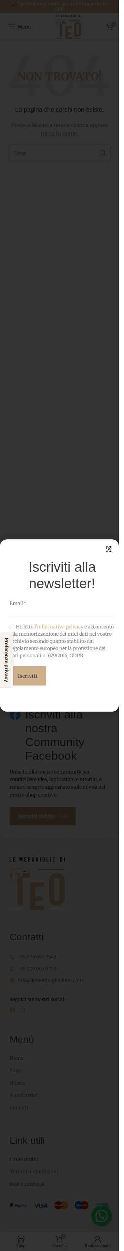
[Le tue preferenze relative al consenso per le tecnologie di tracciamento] (6, 660)
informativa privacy (60, 627)
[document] (59, 625)
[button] (109, 548)
